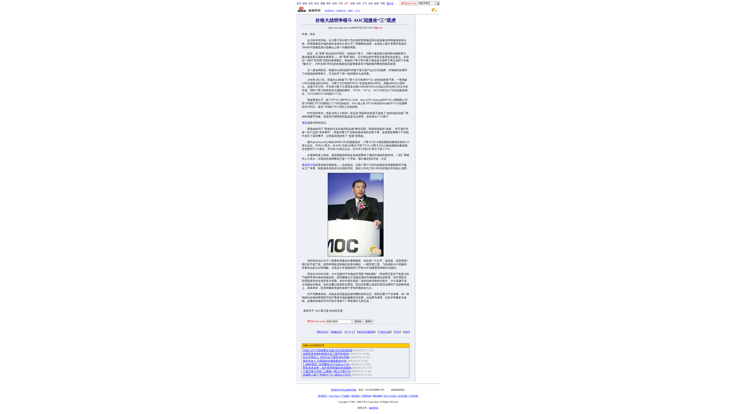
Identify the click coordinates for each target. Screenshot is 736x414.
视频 (322, 3)
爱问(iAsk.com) (316, 321)
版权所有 (373, 408)
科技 (334, 3)
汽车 (340, 3)
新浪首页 (329, 11)
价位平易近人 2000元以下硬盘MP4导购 (326, 357)
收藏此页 (336, 332)
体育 (310, 3)
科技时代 (341, 11)
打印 (397, 332)
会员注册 (402, 396)
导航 (382, 3)
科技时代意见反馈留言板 (343, 390)
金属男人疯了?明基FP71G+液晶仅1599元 (327, 374)
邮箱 (376, 3)
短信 (370, 3)
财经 (328, 3)
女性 (358, 3)
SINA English (390, 396)
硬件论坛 (322, 332)
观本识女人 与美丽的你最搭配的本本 (325, 361)
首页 (299, 3)
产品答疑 (413, 396)
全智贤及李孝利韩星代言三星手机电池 (325, 353)
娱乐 (316, 3)
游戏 (352, 3)
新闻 (304, 3)
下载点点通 (384, 332)
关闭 (406, 332)
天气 (364, 3)
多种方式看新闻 (366, 332)
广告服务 (345, 396)
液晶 (304, 122)
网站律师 (377, 396)
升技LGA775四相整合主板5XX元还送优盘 (327, 350)
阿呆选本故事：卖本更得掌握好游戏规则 (327, 367)
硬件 (350, 11)
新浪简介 (322, 396)
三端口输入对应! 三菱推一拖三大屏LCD (326, 371)
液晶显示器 (308, 164)
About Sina (334, 396)
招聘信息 (366, 396)
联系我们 (356, 396)
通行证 (390, 3)
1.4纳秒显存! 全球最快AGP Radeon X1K (326, 364)
